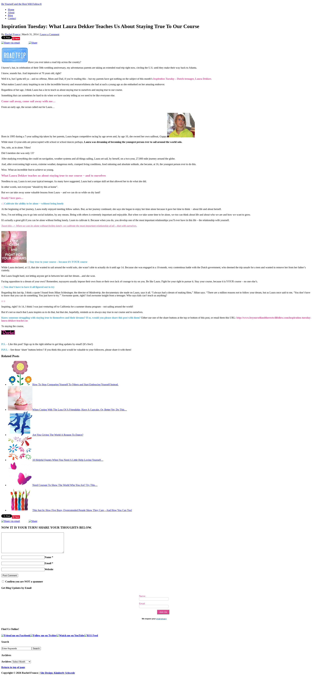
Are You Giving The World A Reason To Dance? (57, 434)
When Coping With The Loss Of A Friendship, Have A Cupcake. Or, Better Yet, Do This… (79, 409)
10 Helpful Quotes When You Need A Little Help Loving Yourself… (67, 460)
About (11, 12)
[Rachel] (8, 333)
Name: (142, 596)
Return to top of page (13, 667)
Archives (6, 661)
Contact (12, 18)
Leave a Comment (49, 34)
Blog (10, 15)
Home (11, 9)
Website (49, 569)
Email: (142, 603)
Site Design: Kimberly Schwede (57, 672)
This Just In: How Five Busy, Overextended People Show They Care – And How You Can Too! (82, 510)
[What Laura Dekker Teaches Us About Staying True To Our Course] (14, 62)
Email (48, 563)
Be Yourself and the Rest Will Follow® (21, 4)
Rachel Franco (12, 34)
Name (48, 557)
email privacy (161, 619)
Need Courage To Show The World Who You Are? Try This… (64, 485)
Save (17, 38)
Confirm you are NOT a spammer (24, 581)
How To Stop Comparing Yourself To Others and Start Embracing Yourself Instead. (75, 384)
